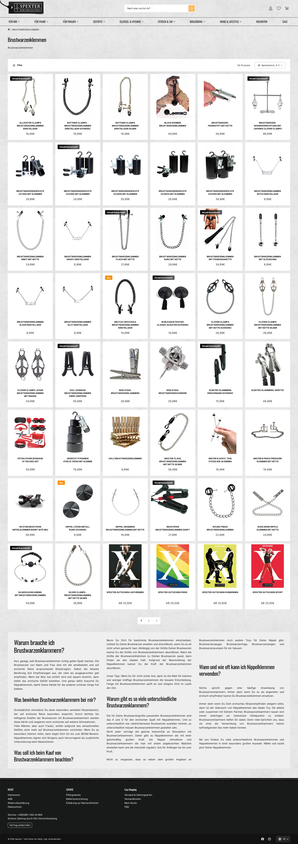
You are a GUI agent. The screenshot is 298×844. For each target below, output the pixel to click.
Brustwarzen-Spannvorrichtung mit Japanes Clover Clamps (267, 126)
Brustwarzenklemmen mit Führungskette (220, 258)
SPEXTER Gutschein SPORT (268, 592)
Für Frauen (69, 22)
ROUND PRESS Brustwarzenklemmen (220, 528)
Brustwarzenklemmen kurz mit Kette (172, 258)
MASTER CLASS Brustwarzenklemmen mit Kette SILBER (172, 461)
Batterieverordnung (77, 798)
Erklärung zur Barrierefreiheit (82, 802)
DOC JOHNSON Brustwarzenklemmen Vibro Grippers (77, 393)
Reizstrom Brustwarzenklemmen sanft (173, 528)
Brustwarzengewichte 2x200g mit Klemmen (78, 192)
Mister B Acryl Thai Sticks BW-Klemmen (220, 460)
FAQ (126, 806)
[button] (287, 8)
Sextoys (97, 22)
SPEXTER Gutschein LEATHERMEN (125, 592)
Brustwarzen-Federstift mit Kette (220, 124)
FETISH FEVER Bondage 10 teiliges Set (30, 460)
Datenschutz (15, 806)
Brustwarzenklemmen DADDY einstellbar (77, 258)
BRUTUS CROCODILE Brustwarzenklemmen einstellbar (125, 325)
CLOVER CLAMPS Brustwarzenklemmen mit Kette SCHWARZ (220, 325)
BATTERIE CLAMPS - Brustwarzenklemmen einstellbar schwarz (77, 126)
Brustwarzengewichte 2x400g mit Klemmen (172, 192)
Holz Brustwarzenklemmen (125, 458)
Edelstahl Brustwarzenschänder (173, 391)
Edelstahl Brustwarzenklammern (125, 391)
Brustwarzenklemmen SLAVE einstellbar (30, 323)
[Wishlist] (279, 8)
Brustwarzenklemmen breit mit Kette (30, 258)
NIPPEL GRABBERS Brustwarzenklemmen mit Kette (125, 528)
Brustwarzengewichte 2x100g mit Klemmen (30, 192)
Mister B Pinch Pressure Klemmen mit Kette (267, 460)
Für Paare (40, 22)
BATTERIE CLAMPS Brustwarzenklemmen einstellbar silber (125, 126)
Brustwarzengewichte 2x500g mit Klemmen (220, 192)
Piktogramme (73, 794)
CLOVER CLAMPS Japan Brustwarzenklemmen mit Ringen (30, 393)
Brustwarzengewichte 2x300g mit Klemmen (125, 192)
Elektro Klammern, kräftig (267, 390)
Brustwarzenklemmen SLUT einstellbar (77, 323)
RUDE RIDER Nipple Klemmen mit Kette (268, 528)
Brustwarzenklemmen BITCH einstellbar (267, 192)
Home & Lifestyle (229, 22)
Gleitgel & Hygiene (130, 22)
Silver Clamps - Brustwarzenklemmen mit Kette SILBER (77, 595)
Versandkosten (132, 798)
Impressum (14, 794)
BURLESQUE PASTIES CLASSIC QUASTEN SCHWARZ (172, 323)
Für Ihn (13, 22)
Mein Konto (130, 802)
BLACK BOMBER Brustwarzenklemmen (172, 124)
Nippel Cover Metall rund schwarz (78, 528)
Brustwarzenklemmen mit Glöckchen (267, 258)
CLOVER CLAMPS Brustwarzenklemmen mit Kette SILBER (267, 325)
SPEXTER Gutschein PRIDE (172, 592)
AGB (10, 798)
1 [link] (141, 620)
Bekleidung (196, 22)
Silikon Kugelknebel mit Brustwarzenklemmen (30, 593)
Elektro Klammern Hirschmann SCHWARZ (220, 391)
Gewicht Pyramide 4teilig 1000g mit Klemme (77, 460)
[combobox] (160, 8)
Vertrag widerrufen (19, 825)
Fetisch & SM (165, 22)
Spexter (18, 839)
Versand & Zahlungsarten (138, 794)
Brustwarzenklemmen (25, 29)
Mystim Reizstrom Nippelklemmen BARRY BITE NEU (30, 528)
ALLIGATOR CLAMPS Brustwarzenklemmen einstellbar (30, 126)
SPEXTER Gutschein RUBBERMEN (220, 592)
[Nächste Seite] (157, 620)
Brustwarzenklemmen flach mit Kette (125, 258)
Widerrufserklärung (18, 802)
